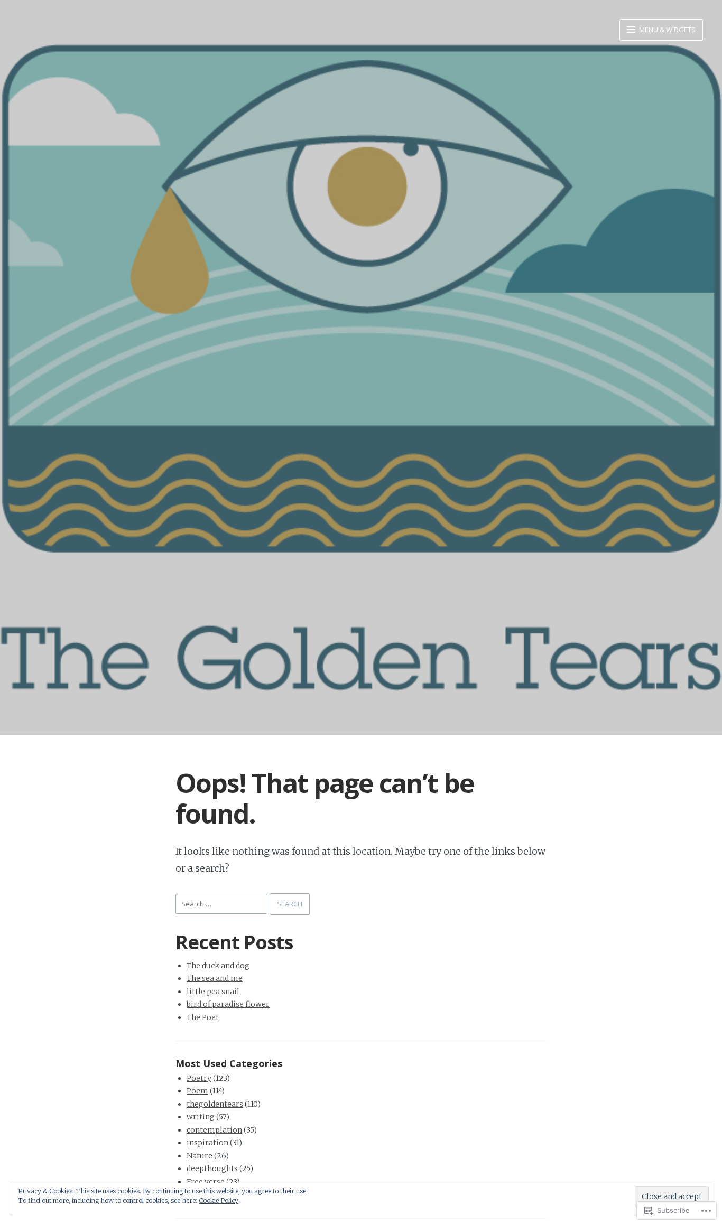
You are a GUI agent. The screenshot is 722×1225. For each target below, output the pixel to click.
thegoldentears (215, 1104)
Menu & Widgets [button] (666, 29)
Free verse (206, 1181)
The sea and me (215, 978)
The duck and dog (218, 965)
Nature (199, 1156)
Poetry (199, 1078)
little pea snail (213, 991)
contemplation (214, 1130)
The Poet (203, 1017)
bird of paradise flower (228, 1004)
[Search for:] (222, 903)
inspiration (207, 1142)
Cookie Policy (218, 1200)
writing (201, 1116)
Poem (197, 1091)
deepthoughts (212, 1168)
